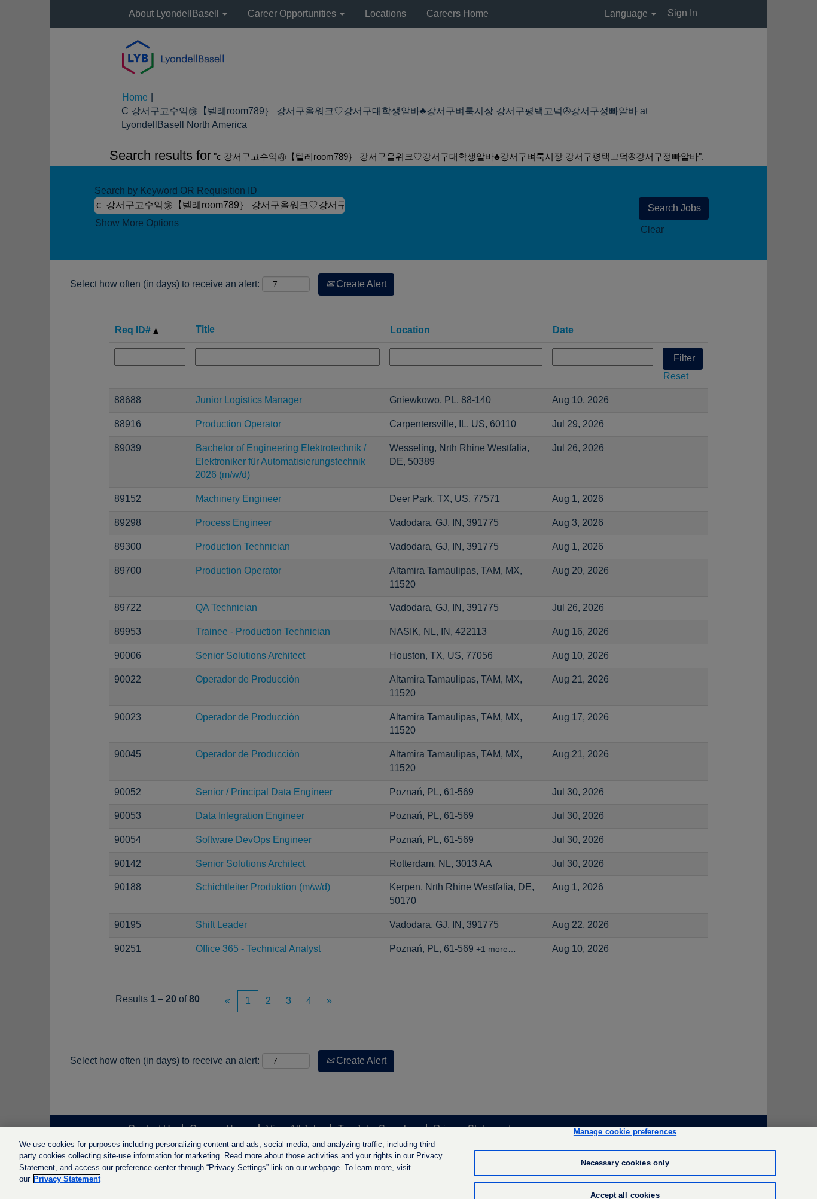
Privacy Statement (66, 1178)
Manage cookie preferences (625, 1132)
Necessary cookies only (625, 1162)
